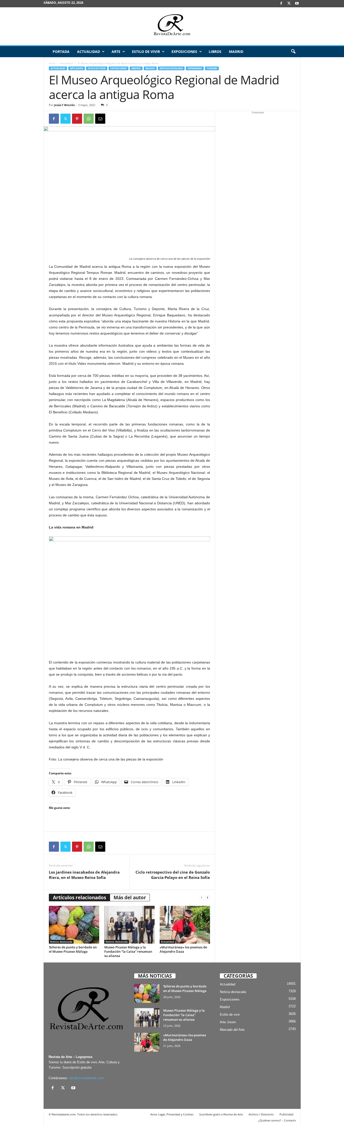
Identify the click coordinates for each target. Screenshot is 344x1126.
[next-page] (207, 897)
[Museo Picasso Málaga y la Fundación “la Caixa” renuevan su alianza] (129, 925)
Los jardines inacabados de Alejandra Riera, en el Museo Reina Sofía (84, 875)
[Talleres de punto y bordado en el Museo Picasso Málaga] (74, 925)
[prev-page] (201, 897)
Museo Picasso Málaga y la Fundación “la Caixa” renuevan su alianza (128, 951)
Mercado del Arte (232, 1030)
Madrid (236, 51)
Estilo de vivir (146, 51)
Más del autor (130, 897)
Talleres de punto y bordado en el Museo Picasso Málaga (73, 949)
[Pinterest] (77, 119)
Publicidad (286, 1114)
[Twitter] (65, 119)
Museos (150, 68)
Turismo (212, 68)
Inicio (52, 63)
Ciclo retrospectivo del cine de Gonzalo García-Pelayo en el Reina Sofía (172, 875)
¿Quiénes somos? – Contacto (277, 1120)
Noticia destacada (171, 68)
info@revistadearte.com (86, 1078)
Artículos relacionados (79, 897)
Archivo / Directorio (261, 1114)
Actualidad (88, 51)
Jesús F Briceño (64, 105)
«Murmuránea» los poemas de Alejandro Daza (183, 949)
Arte (116, 51)
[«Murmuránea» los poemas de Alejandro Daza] (185, 925)
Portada (61, 51)
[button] (293, 51)
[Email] (100, 119)
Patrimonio (195, 68)
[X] (289, 3)
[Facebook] (281, 3)
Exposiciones (184, 51)
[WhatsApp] (89, 119)
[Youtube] (297, 3)
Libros (215, 51)
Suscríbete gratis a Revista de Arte (221, 1114)
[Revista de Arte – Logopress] (172, 26)
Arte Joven (76, 68)
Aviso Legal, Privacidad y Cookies (171, 1114)
